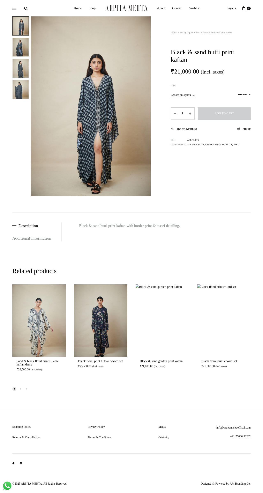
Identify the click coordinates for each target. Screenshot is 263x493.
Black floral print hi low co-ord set (100, 361)
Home (78, 8)
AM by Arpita (186, 32)
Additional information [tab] (31, 238)
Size (173, 85)
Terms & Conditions (99, 437)
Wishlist (194, 8)
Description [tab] (28, 225)
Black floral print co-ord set (219, 361)
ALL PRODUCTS (195, 144)
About (161, 8)
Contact (177, 8)
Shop (92, 8)
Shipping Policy (21, 426)
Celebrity (163, 437)
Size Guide (244, 94)
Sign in (231, 8)
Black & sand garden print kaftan (161, 361)
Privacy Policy (96, 426)
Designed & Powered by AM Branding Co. (226, 483)
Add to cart (224, 113)
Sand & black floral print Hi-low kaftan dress (37, 362)
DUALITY (227, 144)
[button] (14, 389)
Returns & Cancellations (26, 437)
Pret (198, 32)
